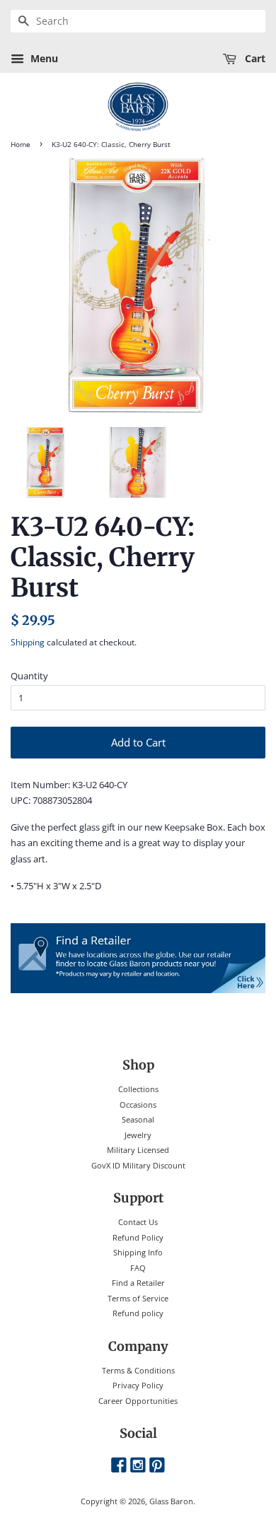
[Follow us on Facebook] (118, 1465)
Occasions (138, 1104)
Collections (138, 1089)
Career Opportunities (138, 1400)
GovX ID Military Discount (138, 1165)
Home (20, 144)
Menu (43, 58)
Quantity (29, 675)
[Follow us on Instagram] (138, 1465)
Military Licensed (138, 1149)
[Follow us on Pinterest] (157, 1465)
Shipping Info (138, 1252)
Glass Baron (171, 1501)
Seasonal (138, 1119)
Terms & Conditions (138, 1370)
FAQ (138, 1268)
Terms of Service (138, 1298)
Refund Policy (138, 1237)
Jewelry (138, 1135)
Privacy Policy (138, 1385)
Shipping (28, 642)
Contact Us (138, 1222)
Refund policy (138, 1313)
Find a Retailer (138, 1282)
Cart (253, 58)
